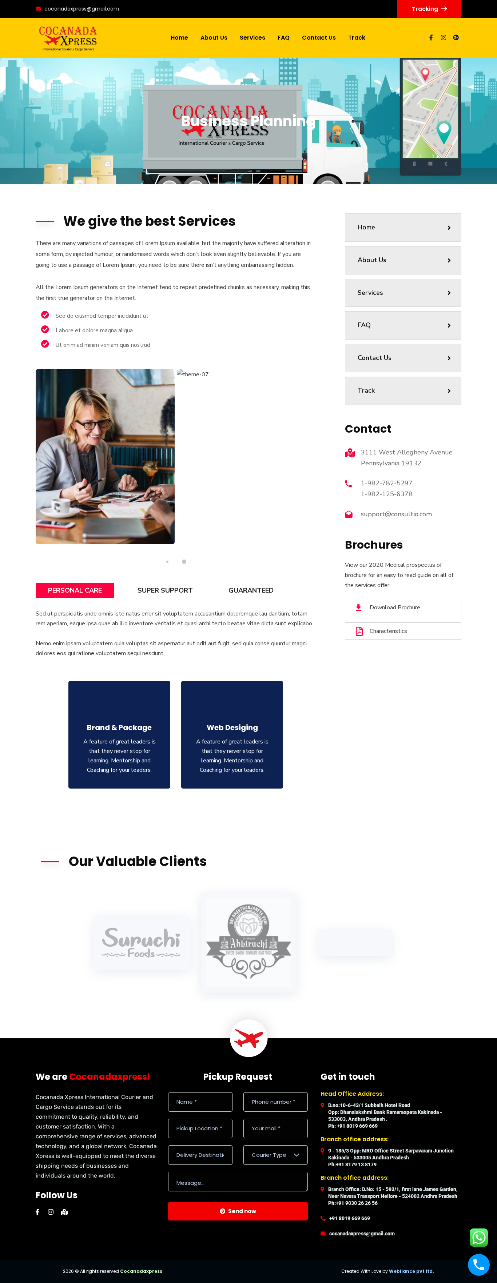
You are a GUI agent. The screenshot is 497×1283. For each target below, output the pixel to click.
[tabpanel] (105, 457)
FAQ (364, 325)
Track (366, 390)
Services (370, 292)
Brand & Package (119, 727)
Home (366, 227)
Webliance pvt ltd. (411, 1271)
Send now (242, 1211)
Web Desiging (232, 727)
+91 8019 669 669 (349, 1218)
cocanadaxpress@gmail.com (81, 8)
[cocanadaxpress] (68, 37)
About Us (372, 260)
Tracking (425, 9)
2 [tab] (184, 562)
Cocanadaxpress (141, 1271)
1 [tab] (167, 562)
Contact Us (374, 357)
